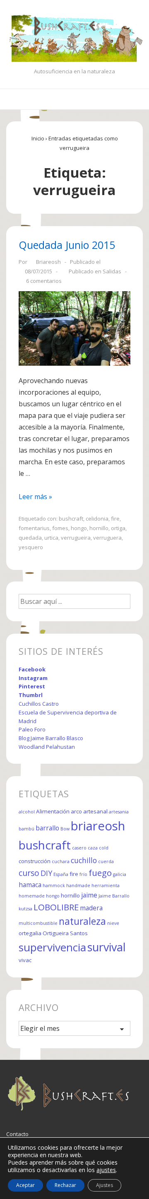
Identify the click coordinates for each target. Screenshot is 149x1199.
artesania (119, 812)
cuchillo (84, 860)
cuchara (61, 861)
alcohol (27, 812)
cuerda (106, 861)
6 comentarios (44, 281)
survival (106, 947)
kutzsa (25, 909)
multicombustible (38, 923)
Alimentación (53, 811)
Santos (79, 933)
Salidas (112, 271)
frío (83, 874)
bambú (26, 829)
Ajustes (104, 1185)
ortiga (118, 528)
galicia (119, 874)
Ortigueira (56, 933)
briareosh (98, 826)
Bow (65, 829)
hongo (79, 528)
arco (76, 811)
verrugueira (76, 537)
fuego (100, 872)
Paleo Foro (32, 729)
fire (115, 518)
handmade (78, 885)
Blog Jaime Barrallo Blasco (51, 738)
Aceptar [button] (25, 1185)
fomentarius (34, 528)
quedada (30, 537)
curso (29, 872)
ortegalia (30, 933)
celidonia (97, 518)
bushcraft (71, 518)
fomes (60, 528)
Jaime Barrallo (114, 896)
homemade (32, 896)
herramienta (105, 885)
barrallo (47, 827)
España (60, 874)
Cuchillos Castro (39, 703)
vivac (25, 960)
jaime (89, 895)
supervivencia (52, 947)
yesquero (31, 547)
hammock (54, 885)
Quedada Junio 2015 (67, 245)
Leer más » (35, 496)
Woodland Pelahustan (47, 746)
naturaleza (82, 921)
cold (103, 848)
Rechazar (65, 1185)
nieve (113, 923)
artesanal (95, 811)
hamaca (30, 884)
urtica (51, 537)
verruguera (107, 537)
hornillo (98, 528)
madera (91, 907)
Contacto (17, 1134)
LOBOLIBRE (56, 907)
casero (79, 848)
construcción (34, 861)
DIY (46, 873)
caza (93, 848)
